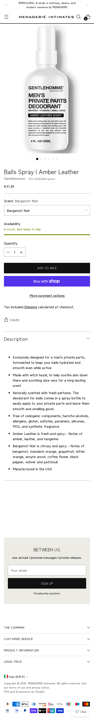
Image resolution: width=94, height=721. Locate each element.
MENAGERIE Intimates (41, 683)
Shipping (30, 306)
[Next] (87, 5)
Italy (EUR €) (17, 676)
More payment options (47, 295)
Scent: (21, 200)
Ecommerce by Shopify (30, 691)
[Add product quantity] (21, 252)
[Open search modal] (78, 16)
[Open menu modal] (6, 16)
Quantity (10, 243)
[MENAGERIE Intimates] (46, 16)
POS (6, 691)
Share (15, 320)
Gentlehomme (14, 178)
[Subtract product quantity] (8, 252)
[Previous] (6, 5)
